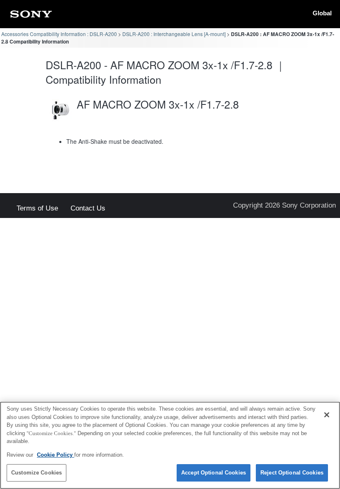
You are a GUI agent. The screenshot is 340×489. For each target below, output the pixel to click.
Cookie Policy (55, 455)
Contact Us (87, 208)
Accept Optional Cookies (213, 473)
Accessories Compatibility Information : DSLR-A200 (59, 33)
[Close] (327, 415)
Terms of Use (37, 208)
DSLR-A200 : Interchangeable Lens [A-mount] (174, 33)
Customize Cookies (36, 473)
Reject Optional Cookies (291, 473)
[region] (170, 445)
